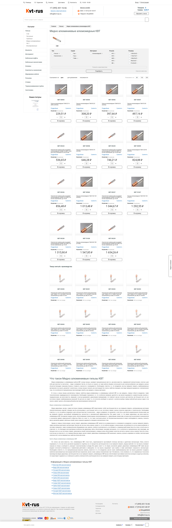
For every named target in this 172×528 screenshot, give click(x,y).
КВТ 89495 (86, 324)
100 (142, 77)
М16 (113, 56)
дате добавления (72, 77)
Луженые (29, 38)
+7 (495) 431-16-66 (58, 8)
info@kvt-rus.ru (143, 515)
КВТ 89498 (60, 359)
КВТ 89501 (137, 359)
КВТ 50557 (137, 100)
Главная (53, 26)
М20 (113, 58)
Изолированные (31, 46)
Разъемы (28, 78)
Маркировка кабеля (32, 74)
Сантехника (29, 90)
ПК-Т (27, 43)
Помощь (28, 2)
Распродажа (99, 503)
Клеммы (28, 66)
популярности (84, 77)
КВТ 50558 (86, 146)
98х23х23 (134, 60)
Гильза (57, 53)
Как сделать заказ (29, 525)
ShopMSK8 (145, 510)
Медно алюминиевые (33, 41)
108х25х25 (134, 58)
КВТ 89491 (86, 289)
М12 (113, 53)
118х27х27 (134, 56)
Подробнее (54, 108)
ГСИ (27, 34)
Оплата (50, 2)
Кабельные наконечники (33, 62)
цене (62, 77)
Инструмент (29, 54)
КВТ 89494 (60, 324)
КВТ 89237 (111, 192)
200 (147, 77)
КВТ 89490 (60, 289)
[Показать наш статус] (35, 105)
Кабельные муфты (31, 58)
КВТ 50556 (111, 100)
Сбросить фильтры (141, 71)
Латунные (29, 36)
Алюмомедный (97, 53)
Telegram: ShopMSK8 (86, 14)
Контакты (73, 2)
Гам (75, 53)
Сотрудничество (100, 506)
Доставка (61, 2)
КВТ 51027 (137, 192)
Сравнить (119, 525)
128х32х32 (134, 53)
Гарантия (40, 2)
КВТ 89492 (111, 289)
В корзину (61, 121)
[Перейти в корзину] (135, 9)
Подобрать (99, 71)
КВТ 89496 (111, 324)
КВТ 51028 (86, 238)
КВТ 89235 (111, 146)
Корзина (128, 525)
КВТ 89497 (137, 324)
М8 (113, 63)
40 (137, 77)
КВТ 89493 (137, 289)
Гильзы (27, 31)
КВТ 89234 (60, 146)
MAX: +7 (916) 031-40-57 (88, 11)
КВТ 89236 (60, 192)
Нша (75, 56)
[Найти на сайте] (147, 20)
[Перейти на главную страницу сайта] (34, 11)
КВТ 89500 (111, 359)
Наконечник (58, 56)
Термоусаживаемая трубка (34, 86)
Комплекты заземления (33, 70)
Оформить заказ (141, 13)
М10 (113, 60)
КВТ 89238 (60, 238)
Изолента (28, 50)
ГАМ (57, 46)
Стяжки (27, 82)
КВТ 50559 (137, 146)
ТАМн (75, 58)
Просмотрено (139, 525)
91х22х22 (134, 63)
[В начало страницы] (147, 525)
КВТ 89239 (111, 238)
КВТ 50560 (86, 192)
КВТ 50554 (60, 100)
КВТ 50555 (86, 100)
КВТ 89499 (86, 359)
